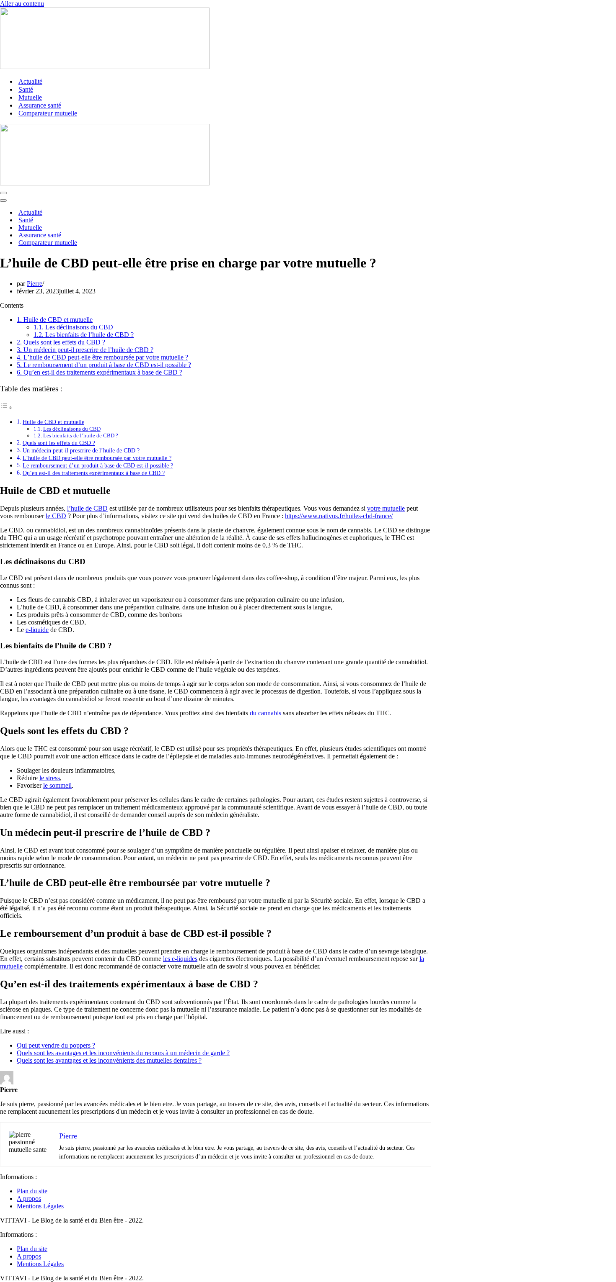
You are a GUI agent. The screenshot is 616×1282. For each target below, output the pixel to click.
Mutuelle (30, 97)
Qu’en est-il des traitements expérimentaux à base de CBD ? (99, 372)
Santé (25, 89)
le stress (49, 777)
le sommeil (57, 785)
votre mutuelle (386, 508)
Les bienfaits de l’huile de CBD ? (84, 334)
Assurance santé (39, 105)
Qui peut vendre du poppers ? (56, 1045)
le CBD (56, 515)
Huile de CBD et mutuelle (55, 319)
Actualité (30, 81)
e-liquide (37, 629)
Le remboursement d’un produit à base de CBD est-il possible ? (104, 364)
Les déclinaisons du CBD (73, 327)
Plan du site (32, 1191)
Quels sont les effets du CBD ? (61, 342)
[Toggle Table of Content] (6, 407)
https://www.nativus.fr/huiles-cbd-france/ (339, 515)
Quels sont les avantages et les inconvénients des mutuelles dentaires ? (109, 1060)
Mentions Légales (40, 1206)
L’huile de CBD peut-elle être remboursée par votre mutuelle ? (102, 357)
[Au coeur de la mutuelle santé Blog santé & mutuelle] (105, 66)
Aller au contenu (22, 3)
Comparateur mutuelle (47, 113)
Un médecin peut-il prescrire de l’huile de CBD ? (85, 349)
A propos (29, 1198)
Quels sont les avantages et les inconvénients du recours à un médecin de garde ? (123, 1052)
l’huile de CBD (87, 508)
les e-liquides (180, 958)
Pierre (34, 283)
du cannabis (265, 713)
